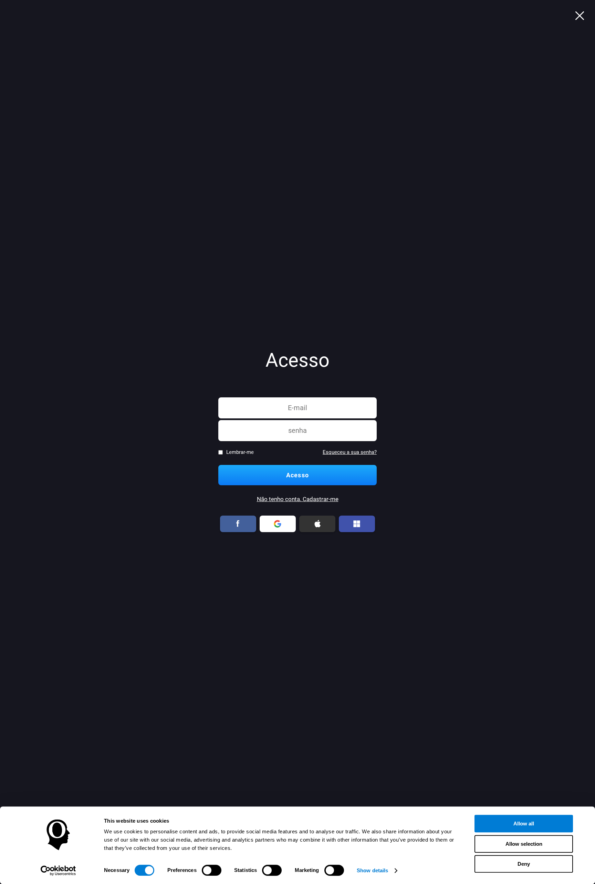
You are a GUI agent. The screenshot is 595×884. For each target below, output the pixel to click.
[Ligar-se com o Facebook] (238, 524)
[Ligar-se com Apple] (317, 524)
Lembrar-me (240, 452)
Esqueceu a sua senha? (350, 452)
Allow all (523, 823)
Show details (372, 870)
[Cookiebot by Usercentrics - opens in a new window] (58, 870)
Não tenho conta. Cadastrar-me (297, 499)
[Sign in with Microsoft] (357, 524)
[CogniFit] (579, 15)
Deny (524, 864)
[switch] (211, 870)
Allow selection (523, 844)
